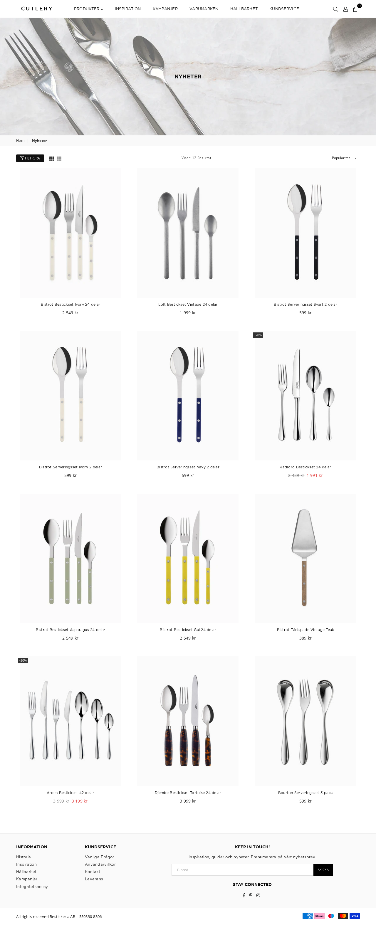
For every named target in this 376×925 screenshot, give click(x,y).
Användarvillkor (100, 864)
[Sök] (335, 8)
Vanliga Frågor (99, 857)
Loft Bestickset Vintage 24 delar (187, 304)
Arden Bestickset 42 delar (70, 793)
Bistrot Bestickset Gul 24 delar (188, 630)
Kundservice (284, 9)
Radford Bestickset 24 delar (305, 467)
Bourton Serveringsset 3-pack (305, 793)
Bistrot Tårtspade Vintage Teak (305, 630)
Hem (20, 140)
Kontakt (92, 872)
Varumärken (204, 9)
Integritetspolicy (32, 886)
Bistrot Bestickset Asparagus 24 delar (70, 630)
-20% (258, 335)
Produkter (87, 9)
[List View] (59, 158)
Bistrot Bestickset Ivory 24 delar (70, 304)
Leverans (94, 879)
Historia (23, 857)
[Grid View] (51, 158)
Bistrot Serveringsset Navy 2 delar (188, 467)
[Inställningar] (345, 8)
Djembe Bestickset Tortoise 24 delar (188, 793)
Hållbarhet (244, 9)
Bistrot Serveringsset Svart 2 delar (305, 304)
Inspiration (128, 9)
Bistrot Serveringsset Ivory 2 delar (70, 467)
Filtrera (32, 158)
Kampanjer (165, 9)
